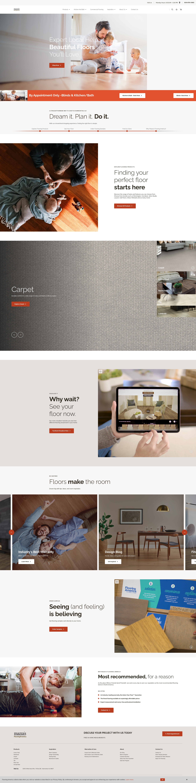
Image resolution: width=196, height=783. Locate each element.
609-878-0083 (189, 2)
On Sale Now (17, 764)
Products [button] (65, 9)
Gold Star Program (124, 760)
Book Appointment (173, 734)
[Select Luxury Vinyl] (192, 279)
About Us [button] (122, 9)
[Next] (184, 532)
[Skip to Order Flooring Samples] (98, 131)
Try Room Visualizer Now (60, 431)
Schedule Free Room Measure (162, 756)
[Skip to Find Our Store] (127, 131)
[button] (172, 9)
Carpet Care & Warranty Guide (92, 752)
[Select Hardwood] (192, 290)
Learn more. (130, 779)
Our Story (122, 752)
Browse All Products (123, 206)
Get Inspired (112, 561)
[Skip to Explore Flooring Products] (40, 131)
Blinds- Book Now (182, 95)
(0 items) (181, 9)
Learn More (25, 561)
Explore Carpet (19, 304)
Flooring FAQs (52, 756)
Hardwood (16, 754)
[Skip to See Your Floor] (69, 131)
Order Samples (57, 629)
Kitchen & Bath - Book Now (131, 95)
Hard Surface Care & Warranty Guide (94, 754)
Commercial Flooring (96, 9)
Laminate (16, 758)
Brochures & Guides (54, 758)
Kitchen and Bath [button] (79, 9)
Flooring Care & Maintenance (92, 756)
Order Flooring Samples (161, 754)
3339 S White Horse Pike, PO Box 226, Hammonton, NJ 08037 (38, 768)
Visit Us (149, 2)
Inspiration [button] (110, 9)
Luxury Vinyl (17, 752)
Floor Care (16, 762)
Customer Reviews (124, 756)
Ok (162, 779)
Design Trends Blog (54, 754)
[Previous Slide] (14, 335)
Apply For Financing (160, 758)
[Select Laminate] (192, 313)
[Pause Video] (191, 451)
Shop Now (55, 65)
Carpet (15, 756)
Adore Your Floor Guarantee (126, 758)
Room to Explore (124, 754)
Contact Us (134, 9)
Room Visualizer (53, 752)
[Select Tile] (192, 302)
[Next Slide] (20, 335)
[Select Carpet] (192, 267)
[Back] (11, 532)
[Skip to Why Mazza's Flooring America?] (156, 131)
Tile (14, 760)
